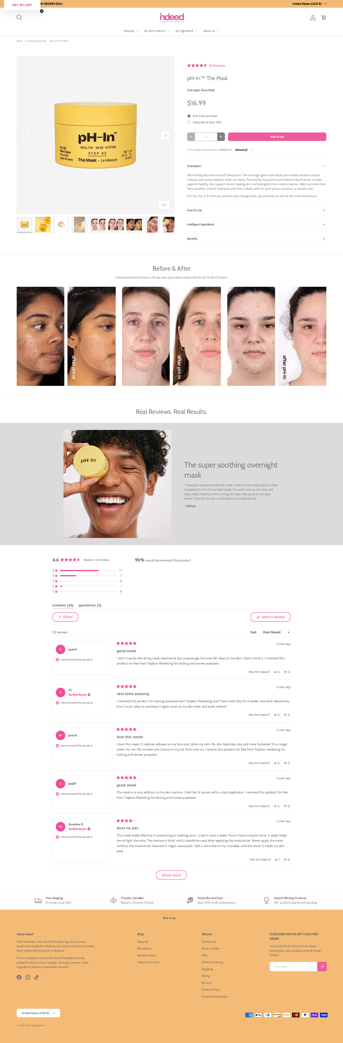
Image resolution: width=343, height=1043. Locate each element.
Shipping (207, 969)
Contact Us (209, 942)
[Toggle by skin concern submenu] (168, 30)
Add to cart (277, 136)
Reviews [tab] (63, 606)
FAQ (204, 955)
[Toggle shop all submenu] (137, 30)
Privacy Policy (211, 989)
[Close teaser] (42, 11)
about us (209, 31)
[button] (324, 17)
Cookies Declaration (215, 996)
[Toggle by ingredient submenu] (196, 30)
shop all (129, 31)
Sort (254, 632)
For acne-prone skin (36, 41)
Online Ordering (212, 962)
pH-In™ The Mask (59, 41)
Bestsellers (144, 948)
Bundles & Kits (146, 955)
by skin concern (155, 31)
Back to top (169, 917)
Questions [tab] (89, 606)
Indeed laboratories (34, 1025)
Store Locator (211, 948)
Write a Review (274, 618)
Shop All (142, 942)
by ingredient (185, 31)
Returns (207, 983)
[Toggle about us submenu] (217, 30)
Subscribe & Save (148, 962)
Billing (206, 976)
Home (20, 41)
